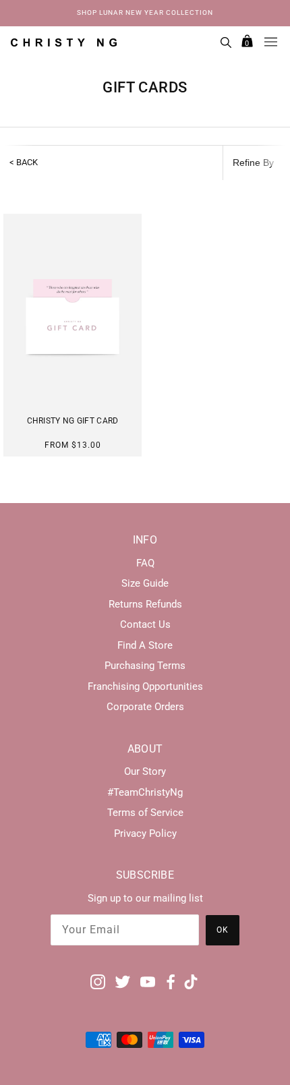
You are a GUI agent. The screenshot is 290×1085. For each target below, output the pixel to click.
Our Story (145, 771)
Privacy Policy (145, 833)
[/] (64, 42)
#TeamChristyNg (145, 792)
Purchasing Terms (145, 665)
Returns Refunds (145, 604)
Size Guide (145, 583)
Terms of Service (145, 813)
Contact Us (145, 624)
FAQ (145, 563)
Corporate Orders (145, 707)
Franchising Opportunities (145, 686)
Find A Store (145, 645)
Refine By (253, 162)
